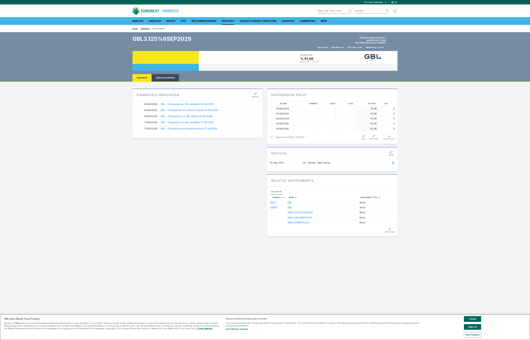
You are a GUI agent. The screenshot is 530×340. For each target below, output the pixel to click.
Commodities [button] (307, 21)
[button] (393, 162)
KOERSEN (142, 77)
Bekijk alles (255, 96)
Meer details (390, 232)
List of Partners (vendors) (237, 329)
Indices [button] (170, 21)
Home (135, 28)
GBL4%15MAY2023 (298, 222)
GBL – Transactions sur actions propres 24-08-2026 (189, 110)
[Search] (350, 10)
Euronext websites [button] (374, 2)
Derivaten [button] (288, 21)
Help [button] (363, 139)
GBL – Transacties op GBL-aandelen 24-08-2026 (187, 104)
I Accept (472, 319)
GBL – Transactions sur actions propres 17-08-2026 (189, 128)
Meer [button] (324, 21)
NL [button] (396, 2)
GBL (289, 202)
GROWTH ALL (371, 47)
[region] (265, 327)
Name (291, 197)
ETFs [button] (183, 21)
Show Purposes (472, 335)
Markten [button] (137, 21)
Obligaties (145, 28)
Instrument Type (369, 197)
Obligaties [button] (228, 21)
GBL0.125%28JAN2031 (300, 212)
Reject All (473, 327)
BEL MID (335, 47)
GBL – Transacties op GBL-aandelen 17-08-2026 (187, 122)
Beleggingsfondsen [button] (204, 21)
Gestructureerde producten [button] (258, 21)
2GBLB (273, 207)
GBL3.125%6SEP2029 (299, 217)
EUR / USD (351, 47)
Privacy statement (204, 328)
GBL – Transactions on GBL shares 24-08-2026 (186, 116)
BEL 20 (320, 47)
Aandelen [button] (155, 21)
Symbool (276, 197)
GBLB (273, 202)
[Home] (155, 11)
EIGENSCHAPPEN (165, 77)
